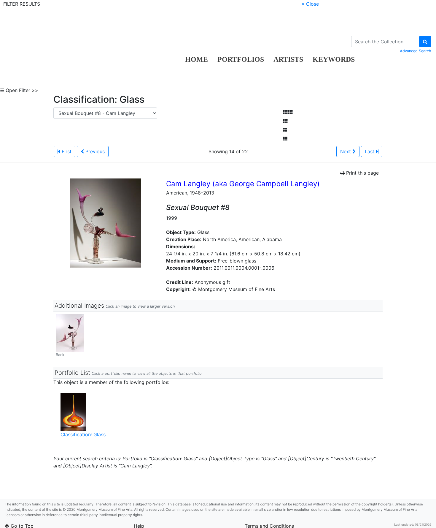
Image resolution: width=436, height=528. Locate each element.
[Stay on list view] (285, 138)
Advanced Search (415, 51)
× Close (310, 4)
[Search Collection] (425, 41)
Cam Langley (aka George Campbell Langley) (243, 183)
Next (346, 151)
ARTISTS (288, 59)
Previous (94, 151)
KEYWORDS (334, 59)
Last (370, 151)
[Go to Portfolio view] (285, 129)
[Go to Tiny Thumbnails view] (287, 112)
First (65, 151)
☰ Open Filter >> (19, 90)
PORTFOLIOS (240, 59)
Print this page (362, 173)
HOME (196, 59)
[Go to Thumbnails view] (285, 120)
